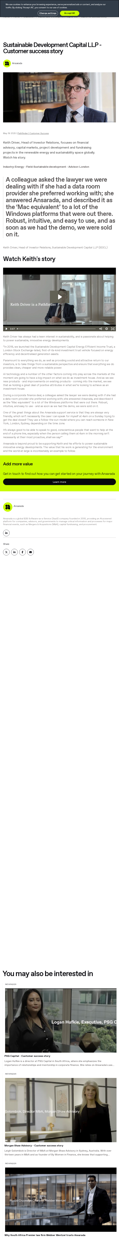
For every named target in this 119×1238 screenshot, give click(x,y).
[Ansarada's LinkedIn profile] (6, 533)
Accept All (69, 13)
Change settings (47, 13)
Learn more (59, 482)
